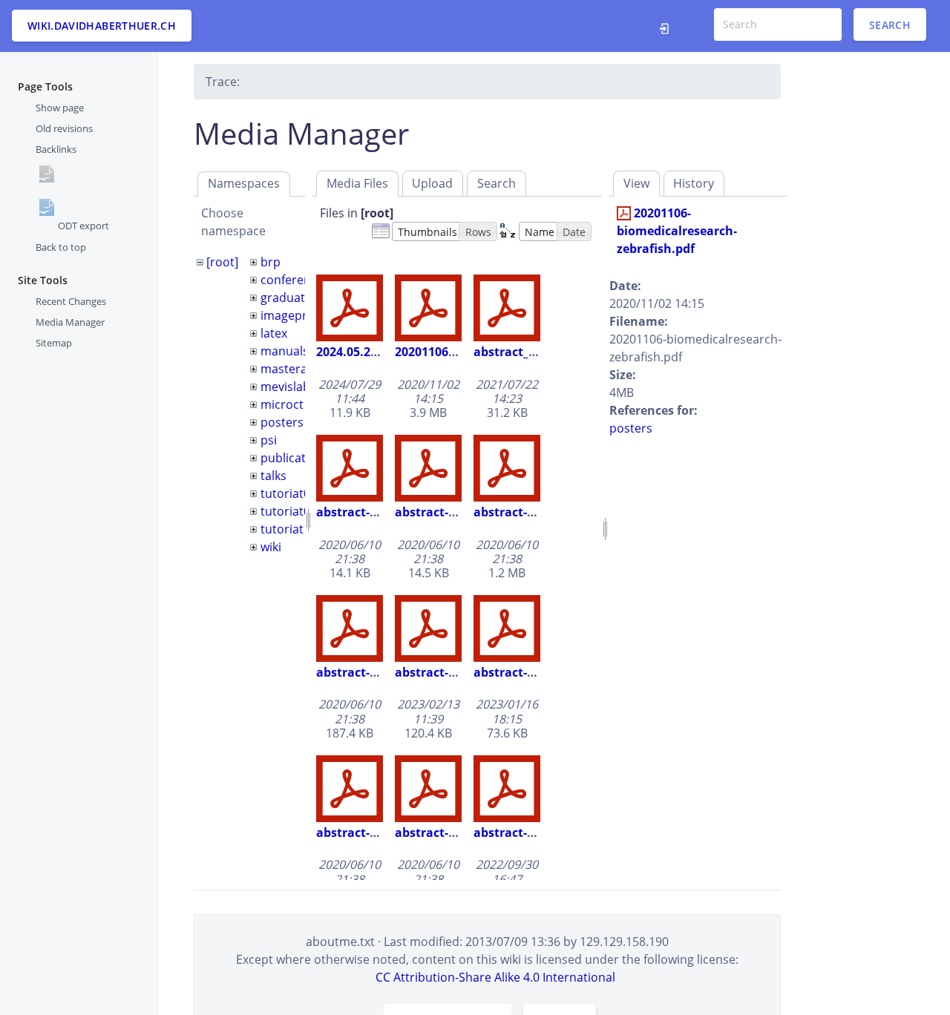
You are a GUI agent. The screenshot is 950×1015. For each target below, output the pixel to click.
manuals (285, 351)
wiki (271, 547)
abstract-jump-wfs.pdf (461, 832)
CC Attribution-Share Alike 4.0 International (495, 977)
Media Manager (70, 322)
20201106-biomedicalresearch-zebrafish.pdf (677, 231)
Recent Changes (71, 300)
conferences (295, 280)
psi (269, 440)
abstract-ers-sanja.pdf (460, 672)
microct (282, 404)
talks (273, 475)
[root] (222, 262)
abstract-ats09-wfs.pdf (461, 512)
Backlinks (56, 149)
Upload (432, 183)
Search (890, 24)
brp (271, 262)
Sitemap (54, 342)
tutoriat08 (289, 493)
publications (295, 458)
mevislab (285, 386)
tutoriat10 (289, 529)
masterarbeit (297, 369)
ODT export (83, 225)
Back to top (61, 246)
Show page (60, 107)
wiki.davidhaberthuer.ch (101, 26)
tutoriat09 (289, 511)
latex (274, 333)
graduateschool (305, 297)
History (693, 183)
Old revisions (64, 128)
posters (282, 422)
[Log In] (668, 26)
